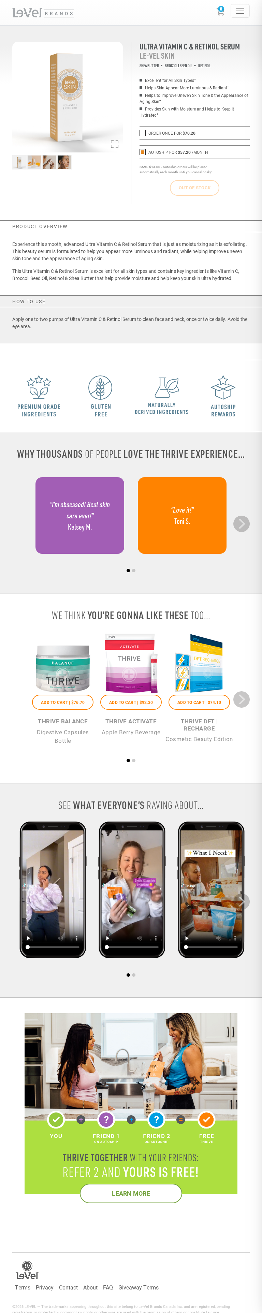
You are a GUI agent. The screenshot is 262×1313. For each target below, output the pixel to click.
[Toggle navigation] (240, 11)
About (90, 1287)
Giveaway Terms (138, 1287)
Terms (22, 1287)
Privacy (45, 1287)
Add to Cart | (63, 702)
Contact (68, 1287)
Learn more (131, 1193)
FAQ (108, 1287)
